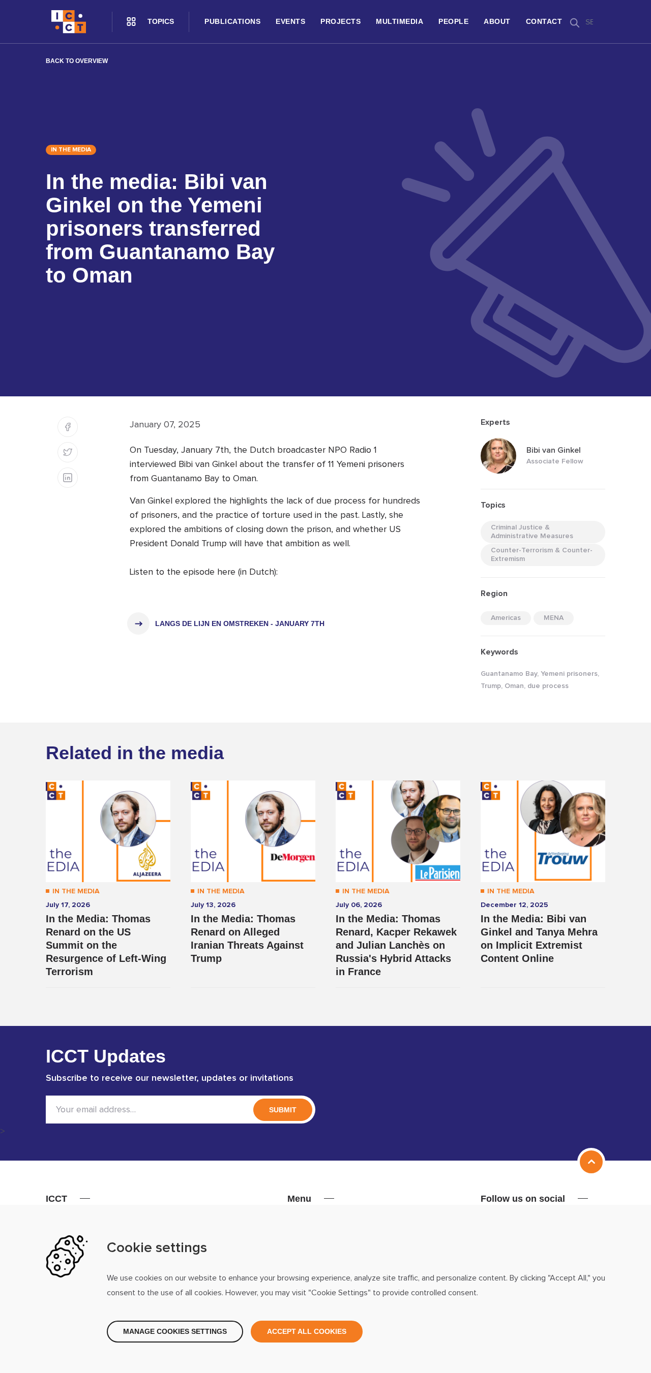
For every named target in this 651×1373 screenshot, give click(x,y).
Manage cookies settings (175, 1331)
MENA (554, 617)
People (453, 21)
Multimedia (399, 21)
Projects (340, 21)
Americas (506, 617)
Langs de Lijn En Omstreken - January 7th (239, 623)
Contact (544, 21)
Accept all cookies (306, 1331)
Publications (232, 21)
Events (290, 21)
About (497, 21)
